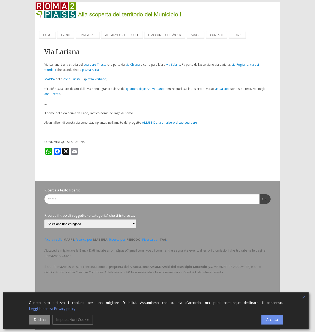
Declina (40, 319)
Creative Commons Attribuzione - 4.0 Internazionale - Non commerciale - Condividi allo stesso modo (149, 272)
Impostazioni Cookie (72, 319)
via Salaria (173, 64)
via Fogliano (240, 64)
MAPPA (49, 79)
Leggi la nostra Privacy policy (52, 308)
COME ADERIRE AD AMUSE (229, 266)
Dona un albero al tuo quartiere (175, 122)
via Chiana (133, 64)
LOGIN (237, 35)
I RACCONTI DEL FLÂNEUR (164, 35)
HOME (47, 35)
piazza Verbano (95, 79)
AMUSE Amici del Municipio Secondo (178, 266)
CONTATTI (216, 35)
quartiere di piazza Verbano (145, 89)
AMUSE (195, 35)
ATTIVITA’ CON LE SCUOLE (122, 35)
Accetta (272, 319)
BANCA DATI (87, 35)
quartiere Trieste (95, 64)
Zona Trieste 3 (73, 79)
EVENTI (65, 35)
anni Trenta (52, 94)
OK (263, 199)
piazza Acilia (90, 70)
